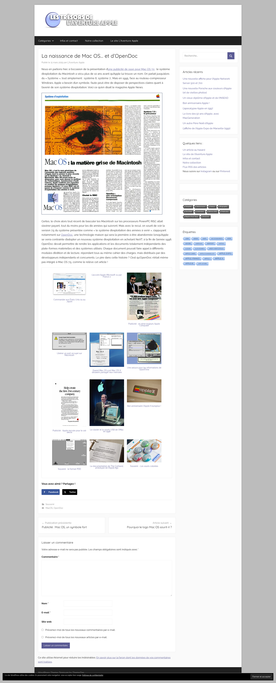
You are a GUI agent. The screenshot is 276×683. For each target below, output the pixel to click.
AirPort (210, 243)
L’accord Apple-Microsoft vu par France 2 (107, 276)
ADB (229, 238)
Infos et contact (69, 40)
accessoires (217, 238)
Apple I (207, 258)
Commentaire (50, 556)
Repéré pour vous (191, 216)
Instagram (206, 171)
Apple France (192, 258)
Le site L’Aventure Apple (124, 40)
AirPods (199, 243)
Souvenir (50, 504)
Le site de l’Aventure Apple (197, 154)
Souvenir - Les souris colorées (144, 466)
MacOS (49, 508)
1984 (187, 238)
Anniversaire (200, 206)
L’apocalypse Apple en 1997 (198, 108)
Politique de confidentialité (92, 675)
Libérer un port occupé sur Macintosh (69, 354)
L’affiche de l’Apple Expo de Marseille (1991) (206, 128)
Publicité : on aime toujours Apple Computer (144, 325)
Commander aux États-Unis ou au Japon (69, 300)
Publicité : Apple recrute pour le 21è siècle (69, 431)
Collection (200, 211)
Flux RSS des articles (194, 166)
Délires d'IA (213, 211)
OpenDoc (67, 234)
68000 (196, 238)
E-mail (46, 612)
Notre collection (94, 40)
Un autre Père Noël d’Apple (198, 123)
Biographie (223, 206)
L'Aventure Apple (76, 62)
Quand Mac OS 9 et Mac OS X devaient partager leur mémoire (107, 371)
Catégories (44, 40)
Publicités (225, 211)
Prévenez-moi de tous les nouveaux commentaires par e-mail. (80, 629)
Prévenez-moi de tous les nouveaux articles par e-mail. (76, 637)
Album (187, 248)
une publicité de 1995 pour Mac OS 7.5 (131, 69)
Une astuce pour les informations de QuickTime (144, 369)
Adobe (188, 243)
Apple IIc (189, 263)
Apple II (219, 258)
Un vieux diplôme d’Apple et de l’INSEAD (205, 97)
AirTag (221, 243)
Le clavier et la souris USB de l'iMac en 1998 (107, 431)
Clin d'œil (188, 211)
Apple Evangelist (207, 253)
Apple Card (190, 253)
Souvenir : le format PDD (69, 469)
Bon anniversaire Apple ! (196, 103)
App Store (202, 263)
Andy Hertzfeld (216, 248)
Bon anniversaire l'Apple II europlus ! (144, 406)
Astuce (212, 206)
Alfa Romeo (200, 248)
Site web (47, 621)
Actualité (188, 206)
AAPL (205, 238)
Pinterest (225, 171)
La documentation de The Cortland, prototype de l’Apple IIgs (106, 467)
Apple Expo (225, 254)
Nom (45, 603)
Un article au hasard (194, 149)
